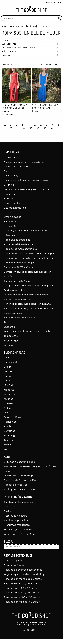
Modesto (9, 389)
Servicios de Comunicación (20, 480)
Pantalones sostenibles (17, 299)
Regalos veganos (14, 565)
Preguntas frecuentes (17, 524)
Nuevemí (9, 403)
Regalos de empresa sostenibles (23, 569)
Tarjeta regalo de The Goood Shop (24, 574)
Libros (7, 212)
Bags (6, 171)
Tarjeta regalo (12, 340)
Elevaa (7, 375)
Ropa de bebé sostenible (18, 244)
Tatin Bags (10, 435)
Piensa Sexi (10, 421)
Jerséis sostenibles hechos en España (26, 294)
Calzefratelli (11, 362)
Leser (7, 380)
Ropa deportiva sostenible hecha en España (30, 253)
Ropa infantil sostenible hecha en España (28, 258)
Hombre (8, 198)
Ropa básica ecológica (17, 239)
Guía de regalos (13, 560)
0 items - (53, 2)
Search (6, 551)
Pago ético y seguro (15, 515)
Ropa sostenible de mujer (24, 26)
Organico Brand (13, 417)
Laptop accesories (15, 207)
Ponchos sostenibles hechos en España (27, 303)
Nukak (7, 408)
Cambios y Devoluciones (18, 501)
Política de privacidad (16, 520)
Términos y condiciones (18, 529)
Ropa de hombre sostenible (20, 248)
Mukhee (8, 398)
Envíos (7, 511)
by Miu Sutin (7, 115)
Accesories (10, 157)
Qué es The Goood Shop (18, 475)
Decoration (10, 194)
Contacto (9, 506)
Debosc (8, 371)
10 (11, 128)
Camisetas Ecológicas (17, 280)
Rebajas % (10, 221)
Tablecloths (11, 335)
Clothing (9, 184)
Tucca (7, 444)
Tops (6, 322)
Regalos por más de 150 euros (22, 601)
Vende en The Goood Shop (19, 534)
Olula (7, 412)
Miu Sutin (9, 385)
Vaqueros (9, 326)
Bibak (7, 357)
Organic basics (12, 216)
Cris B (7, 366)
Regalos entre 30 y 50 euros (20, 583)
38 (38, 128)
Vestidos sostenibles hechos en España (27, 331)
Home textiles (12, 203)
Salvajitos (9, 430)
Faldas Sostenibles (15, 290)
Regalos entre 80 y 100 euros (21, 592)
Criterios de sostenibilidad (19, 461)
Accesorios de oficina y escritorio (24, 161)
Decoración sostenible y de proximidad (27, 189)
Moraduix (9, 394)
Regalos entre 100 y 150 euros (22, 597)
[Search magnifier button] (59, 18)
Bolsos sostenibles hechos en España (26, 180)
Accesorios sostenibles (17, 166)
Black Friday (11, 175)
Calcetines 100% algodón (19, 267)
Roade (7, 426)
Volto (7, 449)
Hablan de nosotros (15, 484)
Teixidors (9, 440)
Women (8, 345)
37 (31, 128)
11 (17, 128)
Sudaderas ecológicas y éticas (22, 317)
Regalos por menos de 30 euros (23, 578)
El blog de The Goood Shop (20, 489)
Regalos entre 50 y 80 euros (20, 588)
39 (45, 128)
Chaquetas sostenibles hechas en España (28, 285)
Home (4, 26)
